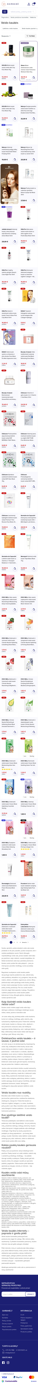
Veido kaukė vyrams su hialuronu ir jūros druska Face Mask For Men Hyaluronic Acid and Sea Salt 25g (9, 355)
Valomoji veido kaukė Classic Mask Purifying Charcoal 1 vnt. (28, 804)
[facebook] (3, 1362)
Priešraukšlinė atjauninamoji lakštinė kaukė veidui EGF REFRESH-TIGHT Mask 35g (9, 437)
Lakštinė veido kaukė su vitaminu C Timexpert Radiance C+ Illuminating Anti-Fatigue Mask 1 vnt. (9, 559)
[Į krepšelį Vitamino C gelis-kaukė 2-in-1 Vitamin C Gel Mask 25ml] (34, 405)
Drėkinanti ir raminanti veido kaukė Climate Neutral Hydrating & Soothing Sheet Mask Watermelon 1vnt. (9, 641)
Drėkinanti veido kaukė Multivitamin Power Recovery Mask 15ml (9, 887)
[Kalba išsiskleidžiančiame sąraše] (28, 4)
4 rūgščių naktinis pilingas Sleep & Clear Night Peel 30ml (9, 272)
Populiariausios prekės (9, 1329)
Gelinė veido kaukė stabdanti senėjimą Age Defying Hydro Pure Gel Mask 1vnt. (28, 887)
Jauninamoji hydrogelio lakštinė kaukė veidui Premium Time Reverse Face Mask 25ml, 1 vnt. (9, 519)
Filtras (32, 36)
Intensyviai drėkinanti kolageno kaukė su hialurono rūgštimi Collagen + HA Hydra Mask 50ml (27, 273)
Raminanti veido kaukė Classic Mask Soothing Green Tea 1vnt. (28, 763)
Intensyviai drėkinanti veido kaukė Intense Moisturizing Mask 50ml (28, 927)
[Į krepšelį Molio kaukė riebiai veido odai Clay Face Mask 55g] (15, 118)
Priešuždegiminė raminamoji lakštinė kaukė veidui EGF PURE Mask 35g (28, 478)
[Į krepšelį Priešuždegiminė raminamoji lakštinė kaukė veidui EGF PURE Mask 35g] (34, 486)
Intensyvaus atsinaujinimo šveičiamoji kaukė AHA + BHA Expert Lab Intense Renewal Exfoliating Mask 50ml (28, 519)
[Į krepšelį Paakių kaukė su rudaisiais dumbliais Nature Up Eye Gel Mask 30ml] (34, 200)
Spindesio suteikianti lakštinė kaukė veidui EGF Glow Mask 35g (9, 478)
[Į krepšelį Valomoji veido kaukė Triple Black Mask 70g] (34, 568)
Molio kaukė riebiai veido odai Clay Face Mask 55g (8, 108)
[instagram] (8, 1362)
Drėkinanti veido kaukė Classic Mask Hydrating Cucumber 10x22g (9, 805)
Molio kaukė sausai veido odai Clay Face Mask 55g (8, 67)
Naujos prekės (6, 1327)
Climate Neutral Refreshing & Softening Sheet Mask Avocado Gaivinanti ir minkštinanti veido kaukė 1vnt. (9, 723)
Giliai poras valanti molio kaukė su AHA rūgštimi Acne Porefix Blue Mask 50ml (28, 232)
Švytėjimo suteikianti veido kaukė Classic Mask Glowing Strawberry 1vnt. (8, 846)
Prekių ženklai (6, 1321)
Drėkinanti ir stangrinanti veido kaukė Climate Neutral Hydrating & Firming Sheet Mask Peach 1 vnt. (28, 641)
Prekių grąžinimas (26, 1326)
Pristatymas (24, 1323)
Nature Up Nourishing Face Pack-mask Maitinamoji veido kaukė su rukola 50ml (28, 150)
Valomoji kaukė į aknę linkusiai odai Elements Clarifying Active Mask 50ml (9, 232)
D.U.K (22, 1315)
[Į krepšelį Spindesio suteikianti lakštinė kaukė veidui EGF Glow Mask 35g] (15, 486)
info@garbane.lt (10, 1353)
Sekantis (24, 942)
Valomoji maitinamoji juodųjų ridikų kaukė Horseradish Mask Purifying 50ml (9, 150)
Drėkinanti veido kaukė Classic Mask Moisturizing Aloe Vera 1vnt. (9, 764)
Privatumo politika (26, 1332)
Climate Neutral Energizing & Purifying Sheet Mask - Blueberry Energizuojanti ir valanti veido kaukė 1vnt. (28, 682)
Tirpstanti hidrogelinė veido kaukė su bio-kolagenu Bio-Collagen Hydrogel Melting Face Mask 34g (28, 314)
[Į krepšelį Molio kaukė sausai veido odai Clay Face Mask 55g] (15, 77)
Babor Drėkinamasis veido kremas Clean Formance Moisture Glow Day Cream (28, 68)
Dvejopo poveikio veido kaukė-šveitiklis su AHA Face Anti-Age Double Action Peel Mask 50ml (28, 109)
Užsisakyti (30, 1294)
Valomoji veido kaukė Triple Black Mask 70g (28, 558)
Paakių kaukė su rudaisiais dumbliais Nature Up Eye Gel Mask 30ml (28, 191)
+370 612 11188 (9, 1350)
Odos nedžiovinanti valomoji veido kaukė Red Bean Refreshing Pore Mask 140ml (28, 355)
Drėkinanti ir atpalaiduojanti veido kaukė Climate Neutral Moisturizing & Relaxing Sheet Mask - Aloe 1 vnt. (28, 723)
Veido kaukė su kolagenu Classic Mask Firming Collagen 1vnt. (28, 845)
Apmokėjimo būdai (27, 1329)
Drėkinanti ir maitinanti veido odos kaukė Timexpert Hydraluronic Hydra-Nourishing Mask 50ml (9, 927)
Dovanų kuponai (7, 1324)
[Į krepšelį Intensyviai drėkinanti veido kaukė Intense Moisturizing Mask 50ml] (34, 936)
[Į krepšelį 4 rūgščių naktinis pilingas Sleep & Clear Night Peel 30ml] (15, 282)
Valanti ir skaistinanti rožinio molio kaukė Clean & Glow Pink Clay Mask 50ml (9, 314)
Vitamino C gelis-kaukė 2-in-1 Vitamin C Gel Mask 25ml (28, 395)
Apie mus (5, 1315)
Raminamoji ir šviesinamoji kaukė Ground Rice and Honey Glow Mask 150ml (9, 396)
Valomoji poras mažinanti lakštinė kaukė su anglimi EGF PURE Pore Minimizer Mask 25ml (28, 437)
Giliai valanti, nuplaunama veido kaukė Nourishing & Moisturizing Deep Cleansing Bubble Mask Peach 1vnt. (9, 600)
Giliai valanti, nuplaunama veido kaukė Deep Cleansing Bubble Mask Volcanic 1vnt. (28, 600)
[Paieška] (33, 12)
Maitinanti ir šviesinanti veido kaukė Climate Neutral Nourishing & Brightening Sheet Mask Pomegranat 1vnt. (9, 682)
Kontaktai (5, 1318)
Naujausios (5, 36)
